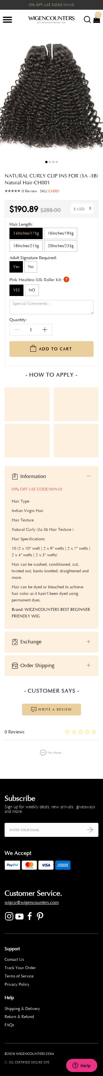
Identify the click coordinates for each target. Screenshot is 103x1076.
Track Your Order (20, 967)
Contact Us (14, 959)
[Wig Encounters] (51, 20)
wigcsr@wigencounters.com (32, 902)
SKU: (50, 191)
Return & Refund (19, 1016)
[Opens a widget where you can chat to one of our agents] (81, 1066)
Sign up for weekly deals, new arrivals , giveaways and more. (50, 809)
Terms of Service (19, 976)
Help (9, 997)
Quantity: (18, 320)
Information (32, 476)
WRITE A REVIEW (54, 709)
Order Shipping (36, 665)
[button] (94, 98)
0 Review (29, 191)
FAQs (9, 1025)
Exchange (30, 642)
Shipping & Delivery (22, 1008)
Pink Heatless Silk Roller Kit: (36, 279)
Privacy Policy (17, 984)
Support (12, 949)
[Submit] (90, 830)
